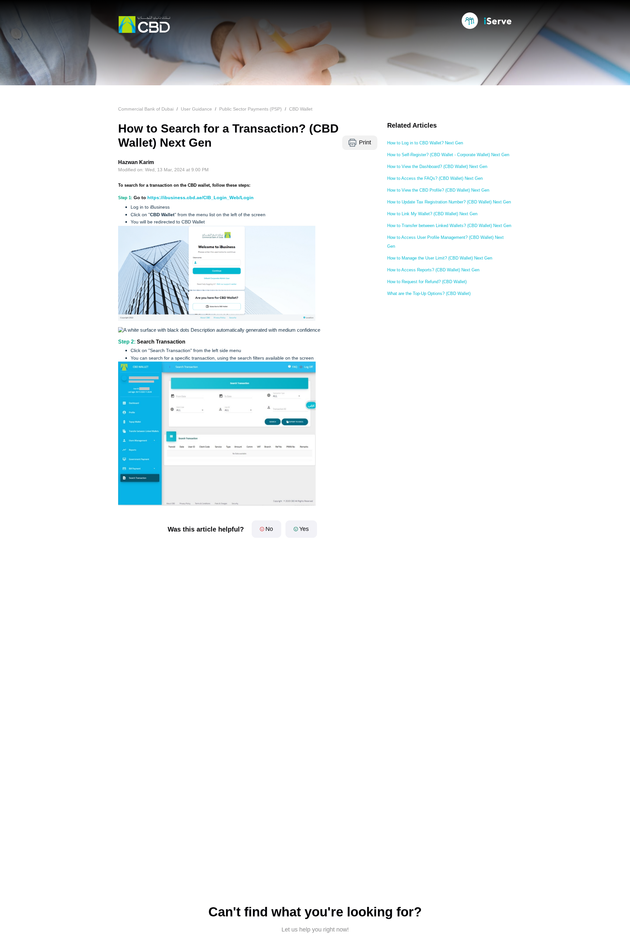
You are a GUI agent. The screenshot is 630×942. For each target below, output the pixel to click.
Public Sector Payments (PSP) (250, 109)
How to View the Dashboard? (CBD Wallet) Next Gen (437, 166)
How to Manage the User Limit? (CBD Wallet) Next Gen (439, 258)
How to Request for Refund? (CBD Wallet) (427, 281)
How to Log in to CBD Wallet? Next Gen (425, 142)
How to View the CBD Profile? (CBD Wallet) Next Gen (438, 190)
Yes (304, 529)
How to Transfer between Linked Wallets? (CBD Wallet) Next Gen (449, 225)
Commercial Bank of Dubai (146, 109)
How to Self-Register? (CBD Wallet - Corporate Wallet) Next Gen (448, 154)
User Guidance (196, 109)
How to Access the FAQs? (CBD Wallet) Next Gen (435, 178)
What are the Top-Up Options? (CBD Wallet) (429, 293)
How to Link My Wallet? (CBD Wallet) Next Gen (432, 213)
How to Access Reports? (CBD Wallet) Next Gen (433, 269)
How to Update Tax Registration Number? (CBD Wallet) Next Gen (449, 201)
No (269, 529)
